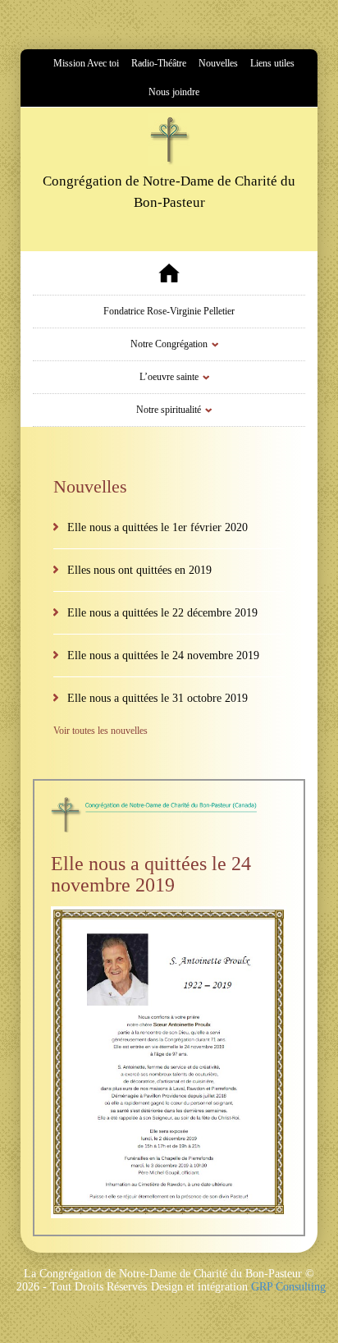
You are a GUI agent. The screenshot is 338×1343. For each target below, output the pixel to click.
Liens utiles (272, 63)
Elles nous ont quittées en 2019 (139, 570)
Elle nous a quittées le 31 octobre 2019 (157, 698)
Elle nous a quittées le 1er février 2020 (157, 527)
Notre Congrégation (169, 344)
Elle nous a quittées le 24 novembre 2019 (163, 655)
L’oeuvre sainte (169, 377)
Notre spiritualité (168, 409)
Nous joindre (173, 92)
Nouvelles (218, 63)
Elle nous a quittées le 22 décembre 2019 (162, 613)
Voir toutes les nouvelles (100, 730)
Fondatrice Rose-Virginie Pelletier (169, 311)
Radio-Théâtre (158, 63)
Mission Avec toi (86, 63)
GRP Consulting (288, 1287)
